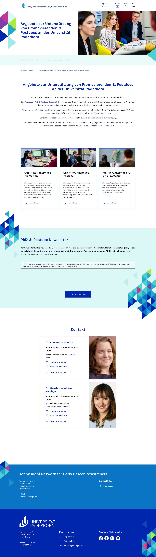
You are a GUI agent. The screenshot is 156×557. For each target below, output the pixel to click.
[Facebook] (106, 538)
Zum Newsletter (80, 294)
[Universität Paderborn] (78, 521)
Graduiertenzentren (95, 118)
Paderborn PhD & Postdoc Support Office (43, 102)
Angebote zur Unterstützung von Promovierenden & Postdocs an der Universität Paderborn (33, 60)
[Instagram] (101, 538)
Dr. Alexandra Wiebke (59, 342)
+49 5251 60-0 (25, 545)
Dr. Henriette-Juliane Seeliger (59, 390)
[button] (107, 5)
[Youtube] (118, 538)
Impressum (108, 486)
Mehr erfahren (34, 203)
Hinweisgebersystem (73, 545)
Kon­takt (67, 60)
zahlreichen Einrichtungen (49, 110)
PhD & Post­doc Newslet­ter (54, 60)
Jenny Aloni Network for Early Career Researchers (47, 7)
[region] (77, 60)
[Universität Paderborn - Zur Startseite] (23, 5)
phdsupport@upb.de (28, 497)
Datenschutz (69, 541)
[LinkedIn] (112, 538)
